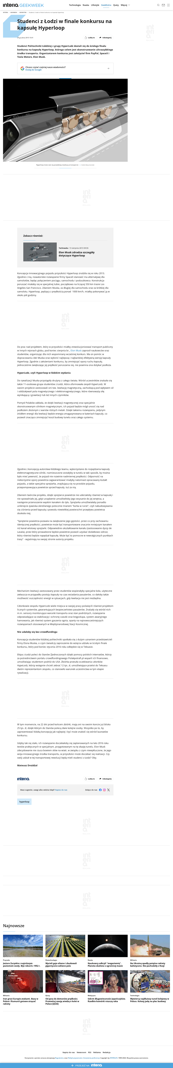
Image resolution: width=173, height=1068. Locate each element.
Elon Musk (76, 350)
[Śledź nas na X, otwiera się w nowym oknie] (108, 789)
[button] (75, 5)
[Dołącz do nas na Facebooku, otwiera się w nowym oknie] (100, 789)
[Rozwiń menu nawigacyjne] (168, 5)
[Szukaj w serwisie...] (158, 5)
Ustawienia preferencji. (91, 1058)
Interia (5, 12)
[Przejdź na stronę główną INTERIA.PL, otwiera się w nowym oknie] (11, 5)
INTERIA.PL (114, 1058)
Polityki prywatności (75, 1058)
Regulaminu (59, 1058)
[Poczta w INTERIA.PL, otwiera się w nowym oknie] (163, 5)
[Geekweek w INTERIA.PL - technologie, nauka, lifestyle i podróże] (32, 5)
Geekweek (13, 12)
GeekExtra (22, 12)
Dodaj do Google (45, 69)
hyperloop (24, 801)
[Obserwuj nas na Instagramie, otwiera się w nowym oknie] (104, 789)
